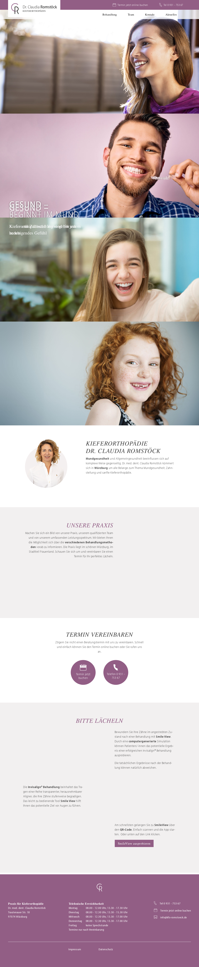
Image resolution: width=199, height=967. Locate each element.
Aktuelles (171, 14)
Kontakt (150, 14)
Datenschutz (106, 949)
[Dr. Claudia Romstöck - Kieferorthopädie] (34, 8)
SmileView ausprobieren (134, 843)
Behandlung (109, 14)
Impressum (74, 949)
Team (131, 14)
